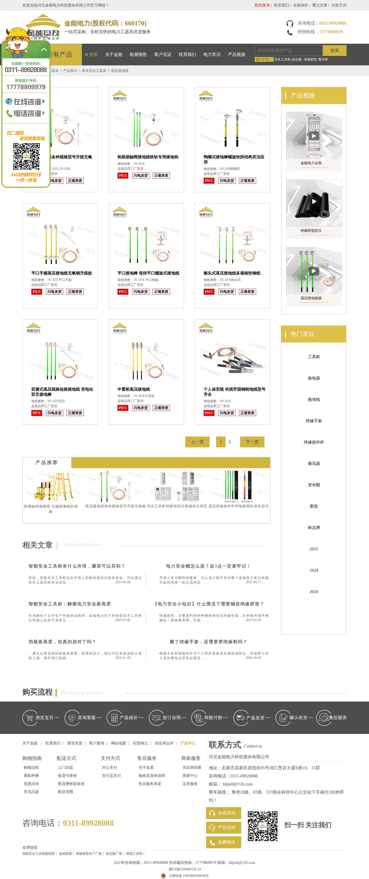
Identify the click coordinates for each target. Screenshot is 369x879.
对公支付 (109, 768)
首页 (93, 54)
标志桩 (297, 59)
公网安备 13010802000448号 (189, 876)
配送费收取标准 (71, 784)
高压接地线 (120, 71)
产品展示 (70, 71)
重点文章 (319, 5)
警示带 (323, 59)
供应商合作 (164, 743)
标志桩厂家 (114, 853)
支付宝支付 (111, 776)
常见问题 (31, 792)
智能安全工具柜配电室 (38, 853)
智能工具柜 (134, 853)
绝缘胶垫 (310, 59)
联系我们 (281, 5)
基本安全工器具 (94, 71)
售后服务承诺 (150, 784)
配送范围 (65, 792)
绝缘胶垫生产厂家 (89, 853)
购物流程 (31, 768)
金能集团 (65, 853)
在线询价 (300, 5)
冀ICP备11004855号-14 (185, 869)
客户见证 (163, 54)
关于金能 (113, 54)
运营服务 (190, 784)
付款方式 (339, 5)
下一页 (252, 442)
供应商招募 (192, 768)
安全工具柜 (282, 59)
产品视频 (236, 54)
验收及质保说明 (152, 776)
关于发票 (146, 768)
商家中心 (190, 776)
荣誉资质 (74, 743)
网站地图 (118, 743)
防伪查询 (262, 5)
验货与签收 (67, 776)
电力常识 (212, 54)
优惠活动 (31, 784)
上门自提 (65, 768)
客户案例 (96, 743)
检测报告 (138, 54)
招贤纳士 (140, 743)
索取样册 (31, 776)
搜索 (334, 50)
